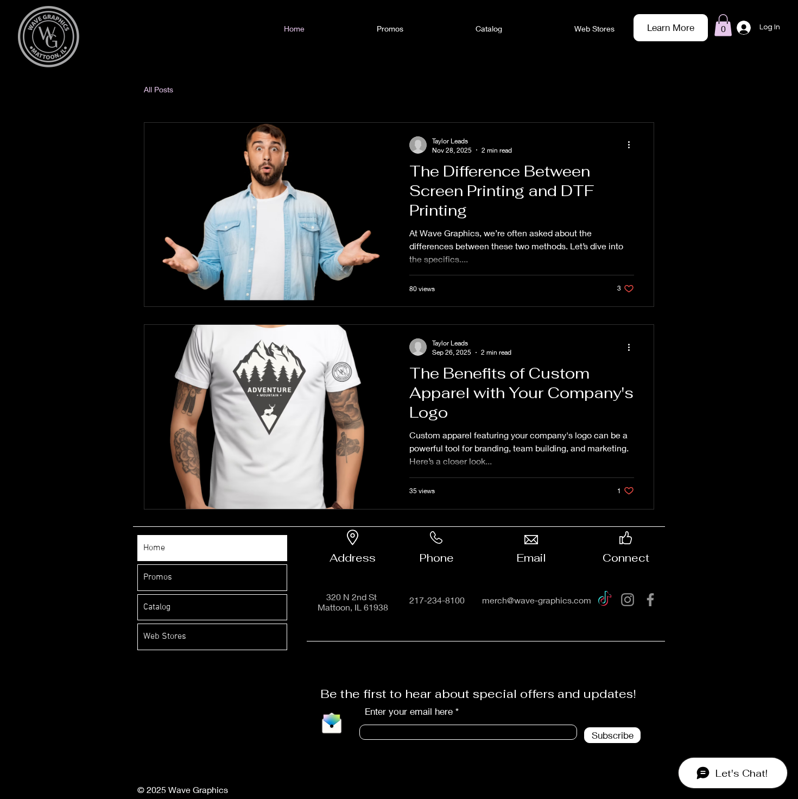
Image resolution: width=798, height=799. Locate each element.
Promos (157, 577)
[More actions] (632, 145)
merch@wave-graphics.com (536, 600)
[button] (723, 25)
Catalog (156, 607)
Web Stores (164, 636)
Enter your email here (409, 711)
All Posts (158, 89)
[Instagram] (627, 599)
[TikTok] (604, 599)
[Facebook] (650, 599)
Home (154, 548)
